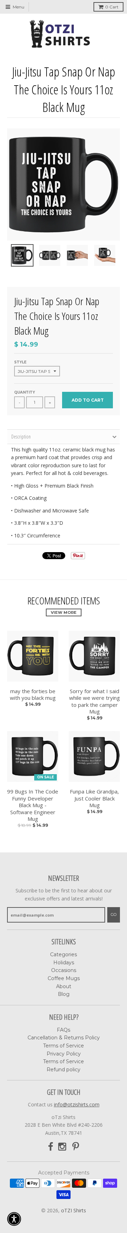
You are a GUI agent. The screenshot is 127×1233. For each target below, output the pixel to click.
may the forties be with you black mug (33, 695)
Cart (112, 6)
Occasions (63, 970)
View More (64, 612)
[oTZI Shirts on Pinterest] (75, 1146)
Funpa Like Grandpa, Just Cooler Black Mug (94, 798)
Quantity (24, 392)
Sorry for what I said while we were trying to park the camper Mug (94, 701)
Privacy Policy (64, 1054)
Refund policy (63, 1069)
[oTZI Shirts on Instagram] (62, 1146)
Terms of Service (63, 1046)
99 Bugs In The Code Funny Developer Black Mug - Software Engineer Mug (32, 805)
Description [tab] (21, 436)
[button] (14, 1219)
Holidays (63, 962)
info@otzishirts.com (76, 1104)
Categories (63, 954)
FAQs (63, 1030)
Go (113, 914)
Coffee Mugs (64, 978)
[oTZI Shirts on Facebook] (50, 1146)
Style (20, 362)
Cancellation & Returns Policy (64, 1037)
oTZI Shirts (73, 1210)
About (63, 986)
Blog (63, 994)
